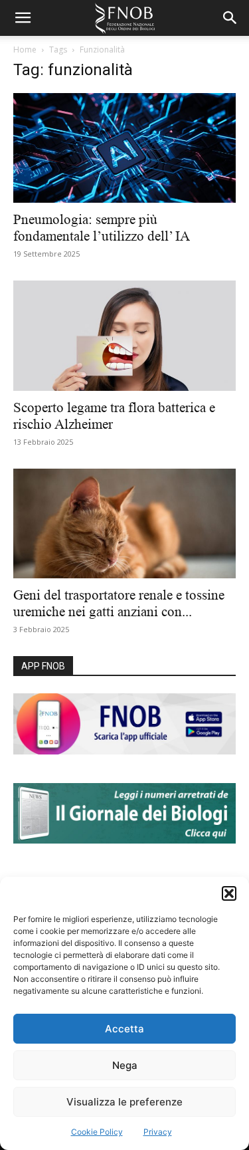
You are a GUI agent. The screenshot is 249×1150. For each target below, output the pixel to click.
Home (25, 49)
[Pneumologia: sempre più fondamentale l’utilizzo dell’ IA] (124, 148)
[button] (229, 893)
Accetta (124, 1028)
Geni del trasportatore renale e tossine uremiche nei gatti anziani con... (118, 603)
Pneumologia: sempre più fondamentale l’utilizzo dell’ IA (101, 227)
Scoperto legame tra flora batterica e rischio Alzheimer (114, 416)
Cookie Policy (97, 1132)
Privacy (157, 1132)
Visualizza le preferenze (124, 1101)
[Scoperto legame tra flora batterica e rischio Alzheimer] (124, 335)
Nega (124, 1065)
